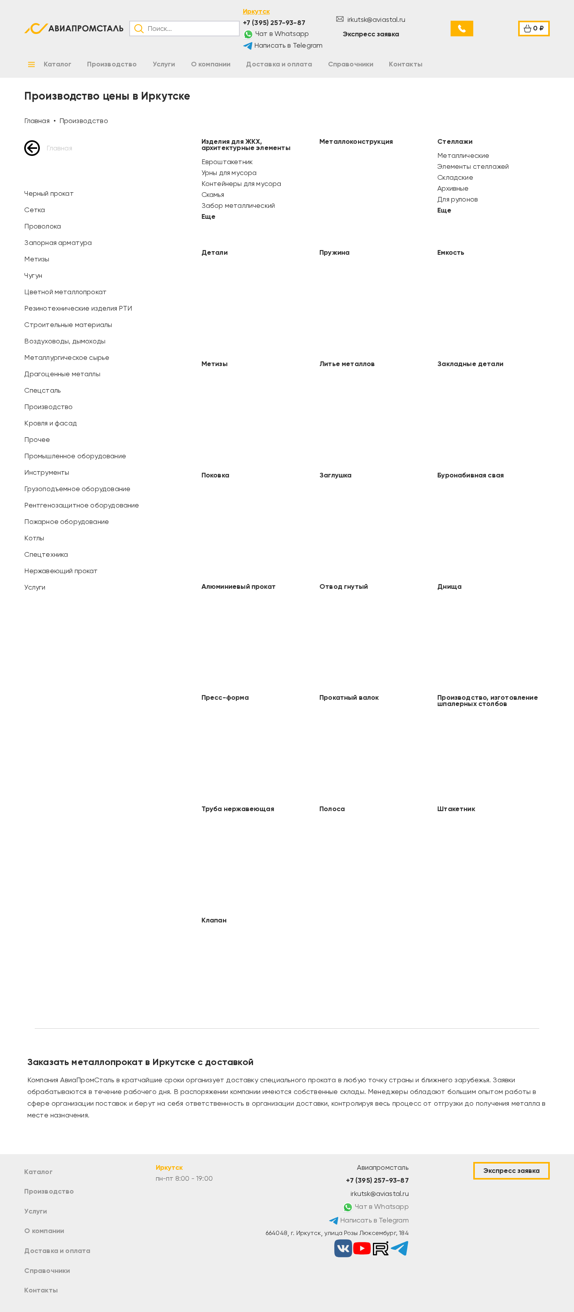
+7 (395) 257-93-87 (274, 22)
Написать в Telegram (288, 45)
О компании (44, 1230)
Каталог (38, 1171)
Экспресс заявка (371, 34)
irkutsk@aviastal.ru (375, 19)
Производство (49, 1191)
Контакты (40, 1290)
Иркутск (256, 11)
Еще (208, 216)
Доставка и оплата (57, 1250)
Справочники (47, 1270)
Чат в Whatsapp (281, 34)
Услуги (35, 1211)
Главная (59, 148)
